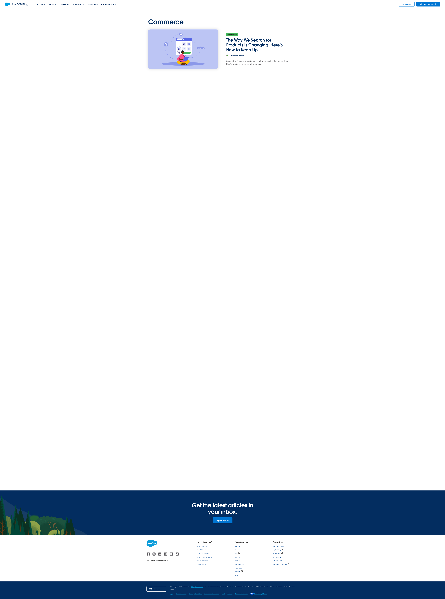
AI (202, 455)
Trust (236, 561)
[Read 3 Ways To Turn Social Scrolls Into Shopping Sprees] (170, 438)
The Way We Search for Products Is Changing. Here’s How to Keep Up (254, 44)
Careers (237, 557)
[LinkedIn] (160, 555)
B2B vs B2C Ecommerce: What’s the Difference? (179, 192)
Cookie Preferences (241, 594)
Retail (204, 257)
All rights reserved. (197, 587)
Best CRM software (203, 550)
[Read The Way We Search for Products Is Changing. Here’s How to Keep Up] (183, 49)
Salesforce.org (239, 564)
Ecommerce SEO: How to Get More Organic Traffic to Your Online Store (220, 304)
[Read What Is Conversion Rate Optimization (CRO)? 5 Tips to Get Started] (222, 438)
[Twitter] (154, 555)
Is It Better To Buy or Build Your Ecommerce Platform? (270, 304)
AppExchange (277, 550)
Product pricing (201, 564)
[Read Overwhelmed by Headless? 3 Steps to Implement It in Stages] (274, 438)
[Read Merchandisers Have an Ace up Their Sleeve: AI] (274, 170)
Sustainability (239, 568)
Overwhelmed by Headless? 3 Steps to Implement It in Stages (272, 461)
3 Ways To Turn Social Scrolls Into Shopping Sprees (169, 461)
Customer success (202, 561)
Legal (236, 575)
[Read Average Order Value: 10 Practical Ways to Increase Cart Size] (222, 240)
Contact (229, 594)
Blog (236, 553)
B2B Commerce (155, 187)
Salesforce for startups (280, 564)
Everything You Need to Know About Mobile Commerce (167, 395)
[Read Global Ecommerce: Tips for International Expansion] (274, 240)
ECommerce (232, 34)
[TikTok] (177, 555)
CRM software (277, 557)
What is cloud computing (204, 557)
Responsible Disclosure (211, 594)
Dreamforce (276, 553)
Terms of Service (181, 594)
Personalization (207, 388)
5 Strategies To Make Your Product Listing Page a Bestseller (238, 393)
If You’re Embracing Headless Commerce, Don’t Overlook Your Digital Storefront (170, 305)
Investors (237, 572)
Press (236, 550)
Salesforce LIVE (278, 561)
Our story (237, 546)
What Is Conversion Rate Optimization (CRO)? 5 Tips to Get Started (222, 463)
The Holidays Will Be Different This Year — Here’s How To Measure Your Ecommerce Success (170, 265)
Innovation (257, 187)
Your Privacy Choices (260, 594)
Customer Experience (157, 257)
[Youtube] (172, 555)
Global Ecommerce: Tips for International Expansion (270, 263)
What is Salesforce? (203, 546)
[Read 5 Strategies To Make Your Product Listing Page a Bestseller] (248, 357)
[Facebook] (148, 555)
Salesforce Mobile (278, 546)
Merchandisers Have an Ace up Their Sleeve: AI (273, 194)
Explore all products (203, 553)
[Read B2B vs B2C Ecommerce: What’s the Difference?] (196, 156)
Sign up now (222, 520)
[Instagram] (166, 555)
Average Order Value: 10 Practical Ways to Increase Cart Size (221, 265)
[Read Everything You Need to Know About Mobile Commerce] (170, 372)
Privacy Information (195, 594)
